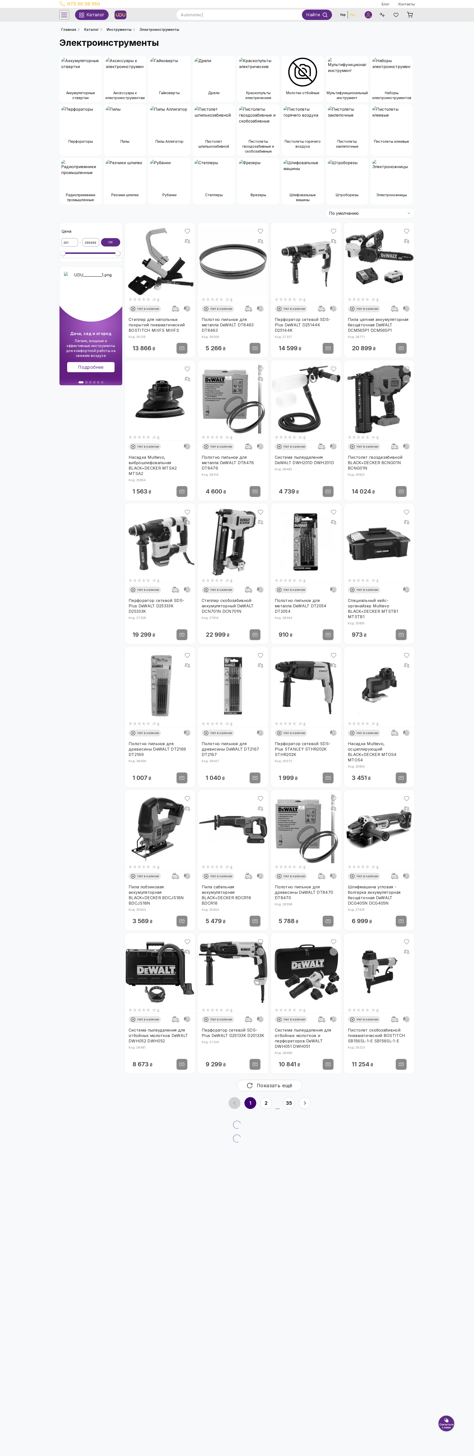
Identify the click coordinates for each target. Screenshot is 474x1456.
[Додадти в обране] (187, 231)
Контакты (406, 4)
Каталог (91, 29)
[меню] (64, 15)
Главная (68, 29)
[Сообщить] (182, 348)
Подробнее (90, 367)
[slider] (62, 253)
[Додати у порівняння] (187, 241)
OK (110, 242)
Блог (386, 4)
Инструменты (119, 29)
